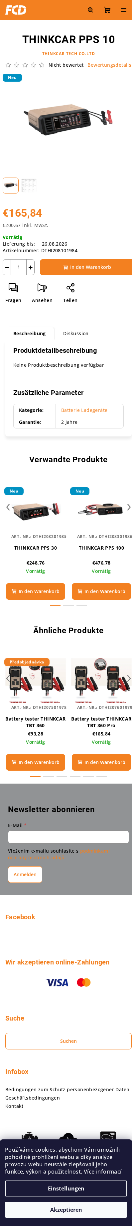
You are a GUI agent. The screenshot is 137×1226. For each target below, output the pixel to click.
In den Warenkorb (90, 267)
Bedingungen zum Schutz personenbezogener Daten (67, 1089)
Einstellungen (66, 1188)
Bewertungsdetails (109, 65)
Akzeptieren (66, 1209)
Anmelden (25, 874)
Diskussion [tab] (76, 333)
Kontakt (14, 1106)
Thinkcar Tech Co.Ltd (68, 53)
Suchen (68, 1041)
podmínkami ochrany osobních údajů (59, 854)
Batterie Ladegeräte (84, 410)
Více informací (103, 1171)
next (129, 507)
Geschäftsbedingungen (32, 1098)
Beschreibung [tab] (29, 333)
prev (8, 507)
